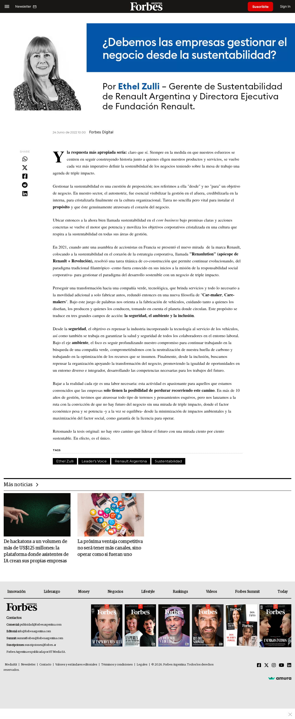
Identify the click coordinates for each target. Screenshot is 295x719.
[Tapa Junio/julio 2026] (107, 626)
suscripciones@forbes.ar (40, 645)
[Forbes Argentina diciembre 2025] (207, 626)
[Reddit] (25, 185)
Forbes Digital (101, 132)
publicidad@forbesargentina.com (41, 624)
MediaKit (11, 664)
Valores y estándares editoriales (76, 664)
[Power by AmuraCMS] (279, 678)
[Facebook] (25, 176)
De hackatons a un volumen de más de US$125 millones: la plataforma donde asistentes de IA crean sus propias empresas (36, 551)
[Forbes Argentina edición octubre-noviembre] (241, 626)
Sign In (285, 6)
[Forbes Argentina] (147, 6)
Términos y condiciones (117, 664)
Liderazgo (52, 591)
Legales (142, 664)
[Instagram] (274, 665)
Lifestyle (148, 591)
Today (283, 591)
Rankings (180, 591)
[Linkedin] (25, 193)
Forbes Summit (247, 591)
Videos (211, 591)
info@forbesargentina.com (34, 631)
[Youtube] (281, 665)
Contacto (45, 664)
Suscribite (260, 7)
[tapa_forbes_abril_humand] (140, 626)
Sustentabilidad (168, 461)
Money (83, 591)
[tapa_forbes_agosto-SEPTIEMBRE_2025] (274, 626)
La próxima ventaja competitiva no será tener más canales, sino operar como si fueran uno (110, 548)
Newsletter (28, 664)
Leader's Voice (94, 461)
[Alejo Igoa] (174, 626)
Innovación (16, 591)
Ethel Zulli (65, 461)
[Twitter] (25, 168)
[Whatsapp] (25, 159)
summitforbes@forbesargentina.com (40, 638)
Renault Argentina (131, 461)
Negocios (115, 591)
